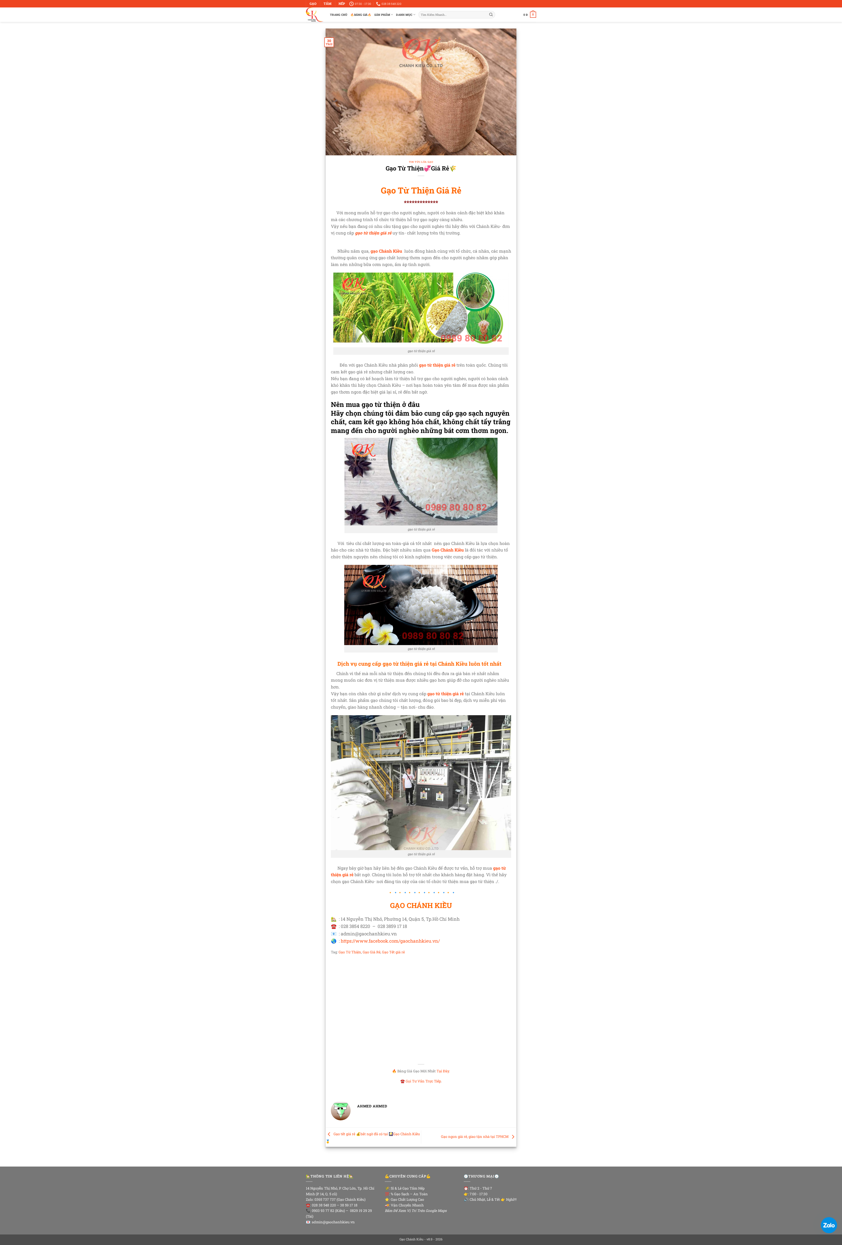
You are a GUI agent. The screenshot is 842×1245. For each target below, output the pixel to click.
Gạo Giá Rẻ (371, 952)
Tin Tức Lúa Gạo (421, 161)
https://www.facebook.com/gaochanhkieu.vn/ (390, 941)
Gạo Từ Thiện (350, 952)
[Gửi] (491, 14)
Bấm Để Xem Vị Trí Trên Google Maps (416, 1210)
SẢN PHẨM (382, 14)
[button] (529, 15)
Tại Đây (443, 1071)
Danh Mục (404, 14)
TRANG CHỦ (338, 14)
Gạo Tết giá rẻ (393, 952)
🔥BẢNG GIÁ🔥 (360, 14)
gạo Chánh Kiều (386, 251)
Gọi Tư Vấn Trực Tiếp (423, 1081)
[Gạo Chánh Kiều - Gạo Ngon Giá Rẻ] (314, 14)
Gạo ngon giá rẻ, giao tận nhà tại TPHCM (475, 1136)
